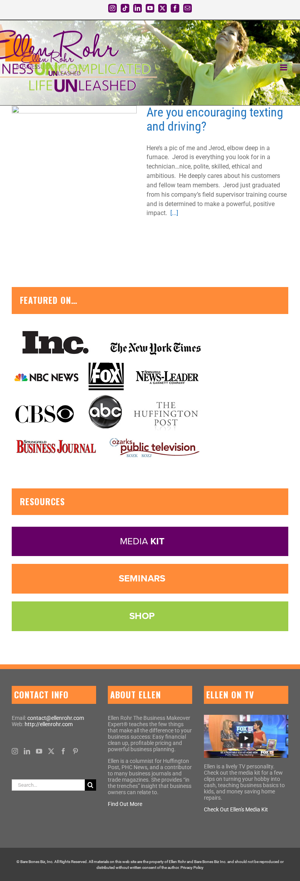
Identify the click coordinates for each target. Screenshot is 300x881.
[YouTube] (39, 751)
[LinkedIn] (27, 751)
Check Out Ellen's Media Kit (236, 809)
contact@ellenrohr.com (55, 718)
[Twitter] (51, 751)
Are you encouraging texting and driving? (65, 168)
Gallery (84, 168)
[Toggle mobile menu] (284, 67)
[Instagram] (15, 751)
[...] (174, 213)
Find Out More (125, 804)
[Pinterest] (75, 751)
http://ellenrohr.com (49, 724)
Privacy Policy (192, 867)
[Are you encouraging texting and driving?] (74, 168)
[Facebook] (63, 751)
